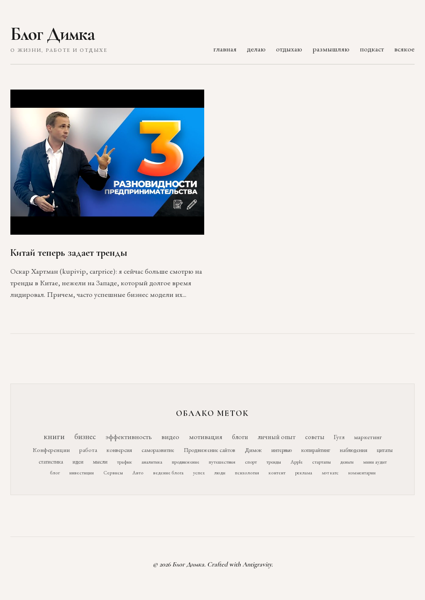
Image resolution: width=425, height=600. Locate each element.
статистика (51, 461)
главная (225, 48)
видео (170, 436)
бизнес (85, 436)
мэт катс (330, 472)
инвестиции (81, 472)
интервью (281, 450)
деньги (347, 461)
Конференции (51, 450)
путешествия (222, 461)
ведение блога (168, 472)
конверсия (119, 450)
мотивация (205, 436)
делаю (256, 48)
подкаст (372, 48)
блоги (240, 436)
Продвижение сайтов (209, 450)
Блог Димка (52, 34)
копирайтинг (315, 450)
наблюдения (353, 450)
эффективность (128, 436)
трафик (124, 461)
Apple (297, 461)
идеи (78, 461)
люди (219, 472)
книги (54, 436)
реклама (303, 472)
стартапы (321, 461)
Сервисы (113, 472)
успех (199, 472)
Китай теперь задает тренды (68, 253)
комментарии (362, 472)
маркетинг (368, 437)
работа (88, 450)
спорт (251, 461)
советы (314, 436)
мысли (100, 461)
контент (277, 472)
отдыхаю (289, 48)
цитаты (385, 450)
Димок (253, 450)
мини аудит (375, 461)
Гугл (339, 437)
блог (55, 472)
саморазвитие (158, 450)
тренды (273, 461)
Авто (138, 472)
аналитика (152, 461)
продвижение (185, 461)
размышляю (331, 48)
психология (247, 472)
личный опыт (277, 436)
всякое (404, 48)
